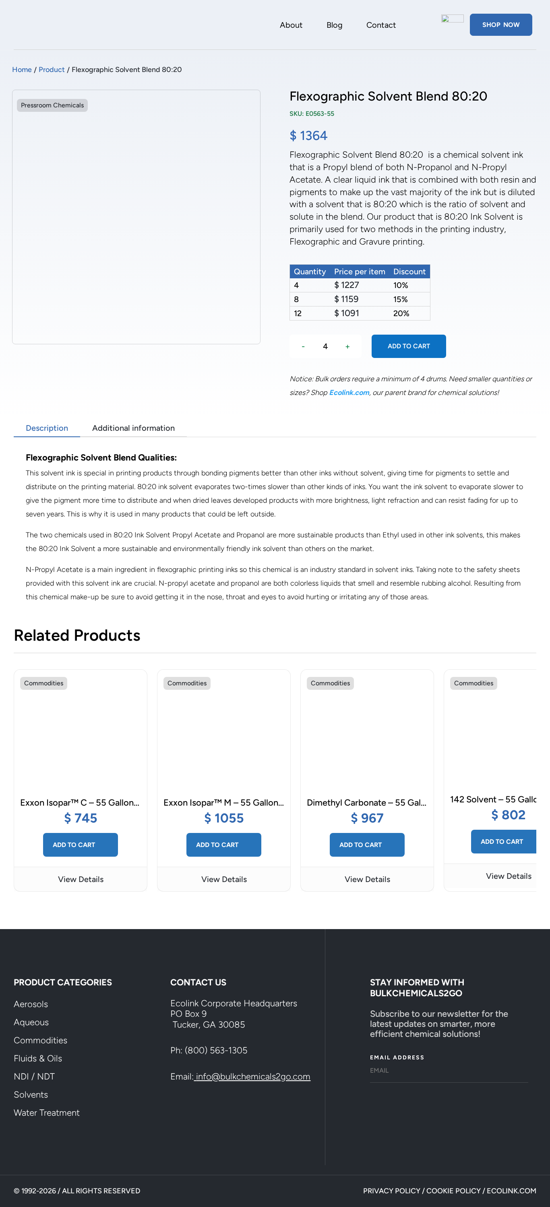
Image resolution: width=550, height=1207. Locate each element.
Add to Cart (75, 845)
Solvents (31, 1094)
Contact (381, 26)
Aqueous (31, 1022)
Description (47, 428)
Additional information (133, 428)
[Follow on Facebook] (183, 1110)
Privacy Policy (391, 1190)
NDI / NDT (34, 1076)
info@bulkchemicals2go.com (253, 1076)
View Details (80, 879)
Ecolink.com (349, 392)
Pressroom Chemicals (52, 105)
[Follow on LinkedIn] (212, 1110)
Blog (335, 26)
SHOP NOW (501, 25)
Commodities (43, 683)
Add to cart (409, 346)
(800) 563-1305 (216, 1050)
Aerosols (31, 1004)
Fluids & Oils (38, 1058)
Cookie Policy (453, 1190)
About (291, 26)
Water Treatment (47, 1112)
